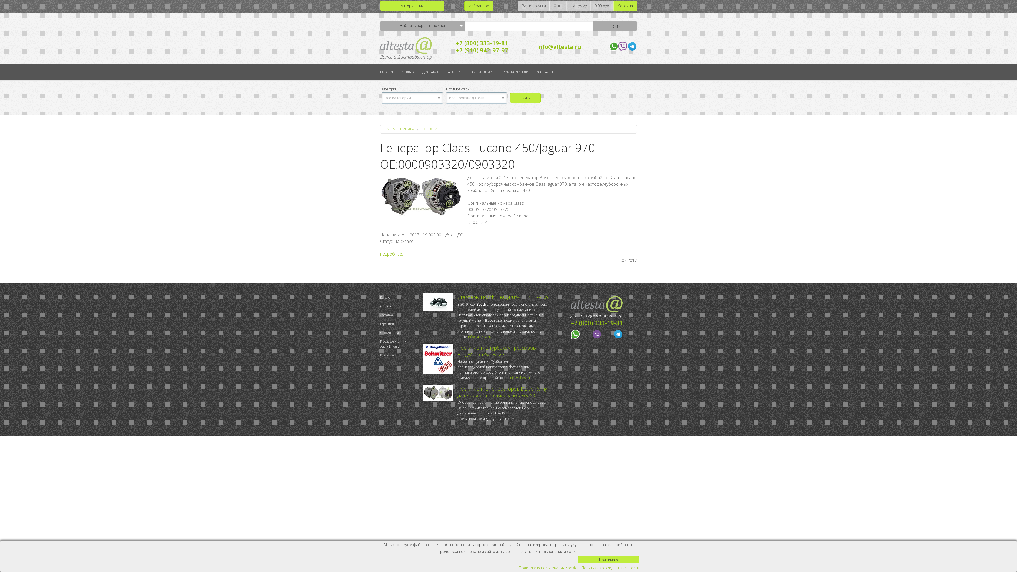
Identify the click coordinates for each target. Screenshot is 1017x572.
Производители (514, 72)
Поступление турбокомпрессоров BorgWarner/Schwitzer (496, 351)
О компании (481, 72)
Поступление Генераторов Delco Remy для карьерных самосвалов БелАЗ (502, 392)
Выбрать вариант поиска (422, 25)
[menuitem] (400, 297)
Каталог (387, 72)
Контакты (544, 72)
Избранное (479, 5)
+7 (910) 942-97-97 (482, 50)
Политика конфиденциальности (610, 567)
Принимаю (608, 559)
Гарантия (454, 72)
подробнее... (392, 254)
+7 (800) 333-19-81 (482, 43)
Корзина (625, 5)
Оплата (408, 72)
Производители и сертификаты (393, 344)
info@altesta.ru (559, 47)
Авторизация (412, 5)
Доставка (430, 72)
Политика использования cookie (548, 567)
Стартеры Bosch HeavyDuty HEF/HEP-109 (503, 297)
